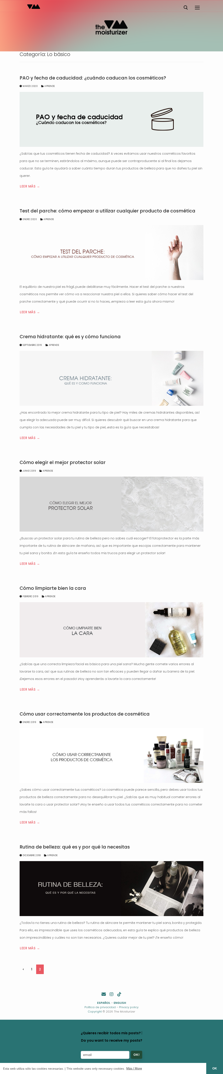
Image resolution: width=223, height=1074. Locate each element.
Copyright (95, 1011)
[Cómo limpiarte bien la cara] (111, 629)
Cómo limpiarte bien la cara (53, 588)
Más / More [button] (134, 1068)
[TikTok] (119, 994)
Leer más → (30, 186)
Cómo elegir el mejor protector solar (63, 462)
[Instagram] (111, 994)
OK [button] (214, 1068)
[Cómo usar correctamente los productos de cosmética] (111, 755)
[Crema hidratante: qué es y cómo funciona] (111, 378)
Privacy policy (129, 1007)
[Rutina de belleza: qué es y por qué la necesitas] (111, 888)
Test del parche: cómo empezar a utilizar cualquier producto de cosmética (107, 211)
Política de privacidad (100, 1007)
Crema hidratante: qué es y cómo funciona (70, 337)
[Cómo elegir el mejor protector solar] (111, 504)
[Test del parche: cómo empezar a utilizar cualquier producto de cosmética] (111, 252)
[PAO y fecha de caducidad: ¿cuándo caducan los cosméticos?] (111, 119)
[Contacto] (104, 994)
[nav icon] (197, 8)
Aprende (49, 86)
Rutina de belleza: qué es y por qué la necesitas (75, 847)
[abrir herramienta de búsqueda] (186, 7)
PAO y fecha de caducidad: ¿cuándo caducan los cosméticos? (93, 78)
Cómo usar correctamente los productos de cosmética (85, 714)
